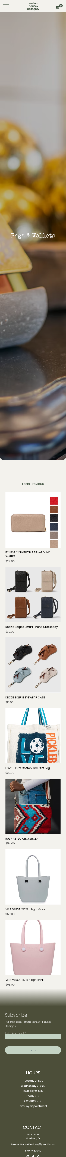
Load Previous (33, 484)
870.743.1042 (33, 1150)
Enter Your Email (14, 1033)
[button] (59, 6)
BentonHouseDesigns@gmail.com (33, 1144)
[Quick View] (33, 520)
